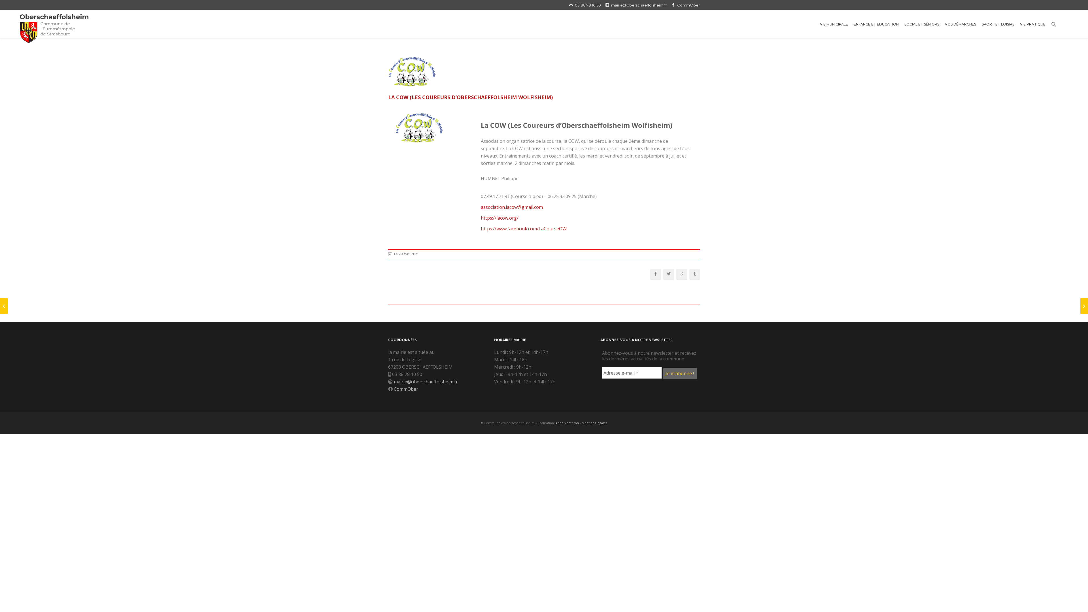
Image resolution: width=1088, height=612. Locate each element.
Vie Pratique (1033, 24)
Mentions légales (594, 423)
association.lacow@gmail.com (512, 207)
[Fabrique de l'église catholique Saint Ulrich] (4, 306)
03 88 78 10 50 (588, 5)
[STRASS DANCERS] (1084, 306)
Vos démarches (960, 24)
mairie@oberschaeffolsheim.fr (639, 5)
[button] (1054, 25)
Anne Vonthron (567, 423)
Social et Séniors (921, 24)
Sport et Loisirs (998, 24)
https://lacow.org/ (499, 218)
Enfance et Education (876, 24)
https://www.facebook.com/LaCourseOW (524, 229)
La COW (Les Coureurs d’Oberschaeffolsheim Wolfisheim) (470, 97)
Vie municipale (834, 24)
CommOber (688, 5)
